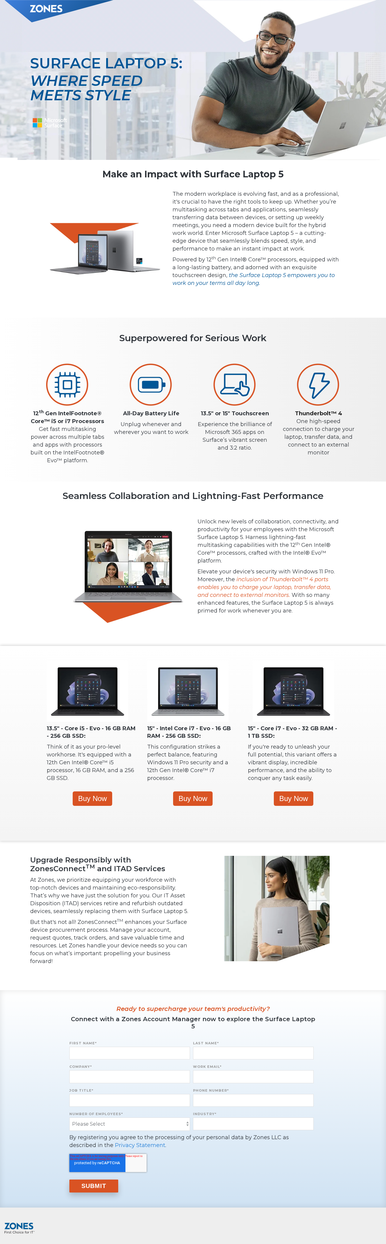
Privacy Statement (140, 1145)
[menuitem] (372, 1226)
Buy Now (92, 798)
